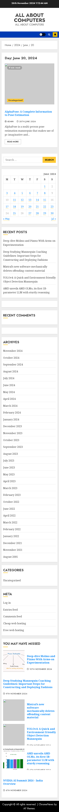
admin (10, 121)
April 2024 (9, 399)
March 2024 (10, 405)
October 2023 (11, 440)
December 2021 (12, 543)
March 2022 (10, 522)
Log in (7, 602)
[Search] (49, 34)
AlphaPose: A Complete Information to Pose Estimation (28, 113)
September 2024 (13, 364)
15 (44, 200)
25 (14, 213)
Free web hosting (13, 630)
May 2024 (9, 392)
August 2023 (10, 454)
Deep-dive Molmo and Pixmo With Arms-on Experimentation (41, 659)
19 (22, 206)
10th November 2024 (41, 669)
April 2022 (9, 515)
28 (37, 213)
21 (37, 206)
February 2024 (12, 412)
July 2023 (8, 460)
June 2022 (9, 508)
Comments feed (12, 616)
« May (6, 219)
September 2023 (13, 447)
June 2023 (9, 467)
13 (29, 200)
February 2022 (12, 529)
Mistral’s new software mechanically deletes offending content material (40, 711)
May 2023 (9, 474)
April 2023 (9, 481)
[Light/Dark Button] (42, 34)
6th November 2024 (16, 790)
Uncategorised (15, 100)
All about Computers (29, 17)
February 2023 (12, 495)
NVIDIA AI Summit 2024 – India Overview (23, 782)
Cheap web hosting (14, 623)
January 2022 (11, 536)
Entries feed (10, 609)
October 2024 (11, 357)
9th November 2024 (16, 694)
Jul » (53, 219)
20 (29, 206)
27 (29, 213)
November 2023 (12, 433)
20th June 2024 (27, 121)
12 (22, 200)
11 (14, 200)
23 (52, 206)
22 (44, 206)
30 (52, 213)
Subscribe (55, 34)
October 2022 (11, 502)
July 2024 (8, 378)
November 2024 (12, 351)
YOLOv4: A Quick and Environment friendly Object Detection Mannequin (41, 733)
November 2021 (12, 550)
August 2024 (10, 371)
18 (14, 206)
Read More (13, 141)
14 (37, 200)
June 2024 (9, 385)
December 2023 (12, 426)
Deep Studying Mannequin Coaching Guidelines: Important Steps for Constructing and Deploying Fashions (25, 256)
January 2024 (11, 419)
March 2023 (10, 488)
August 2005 (10, 556)
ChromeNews (46, 804)
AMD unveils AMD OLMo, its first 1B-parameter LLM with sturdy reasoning (26, 290)
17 (7, 206)
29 (44, 213)
